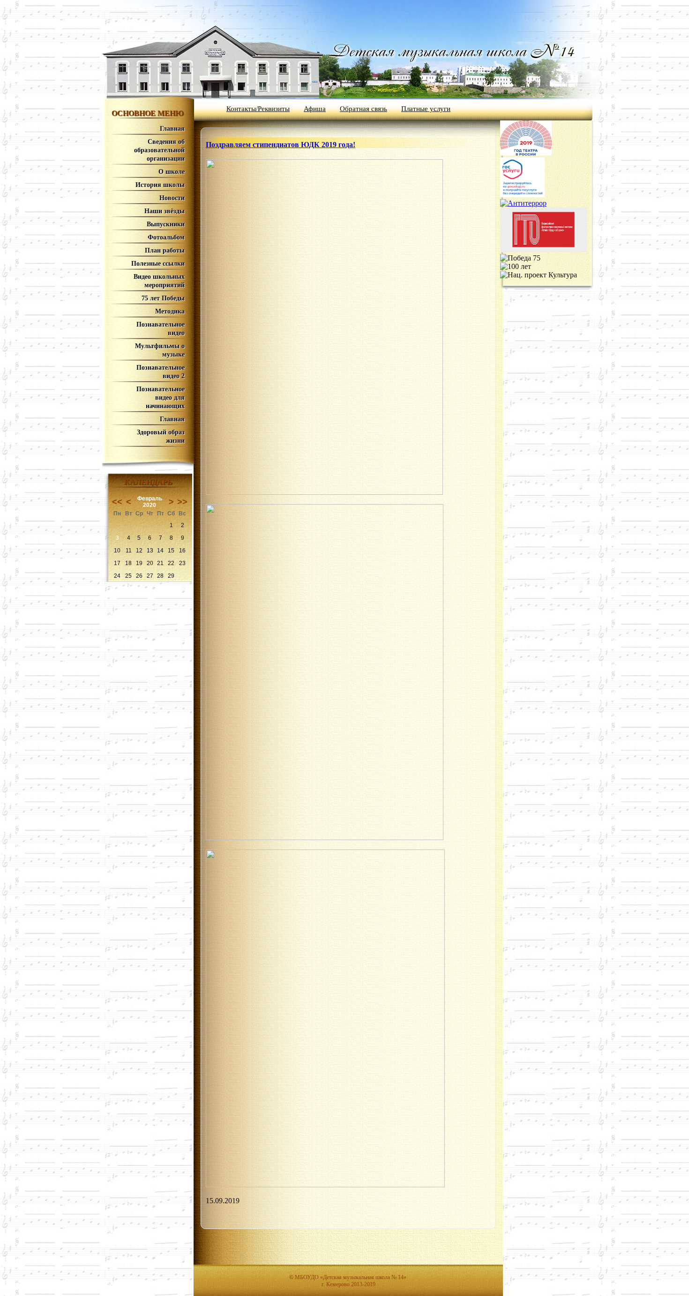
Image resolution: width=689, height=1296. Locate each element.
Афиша (315, 108)
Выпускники (166, 224)
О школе (171, 171)
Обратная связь (363, 108)
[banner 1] (526, 153)
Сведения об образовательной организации (159, 150)
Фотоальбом (166, 237)
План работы (165, 250)
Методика (170, 311)
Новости (172, 197)
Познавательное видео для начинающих (160, 398)
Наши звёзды (164, 211)
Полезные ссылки (158, 263)
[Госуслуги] (522, 195)
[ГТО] (543, 249)
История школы (160, 184)
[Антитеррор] (523, 203)
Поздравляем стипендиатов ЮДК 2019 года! (280, 145)
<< (117, 501)
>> (182, 501)
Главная (172, 128)
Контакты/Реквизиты (258, 108)
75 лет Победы (163, 298)
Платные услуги (425, 108)
